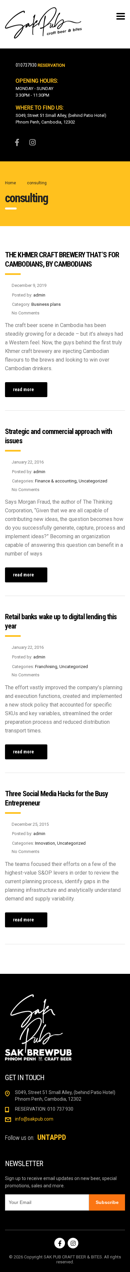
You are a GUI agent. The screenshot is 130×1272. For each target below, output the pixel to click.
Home (10, 183)
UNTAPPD (51, 1137)
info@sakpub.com (34, 1119)
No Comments (25, 312)
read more (23, 389)
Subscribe (107, 1202)
